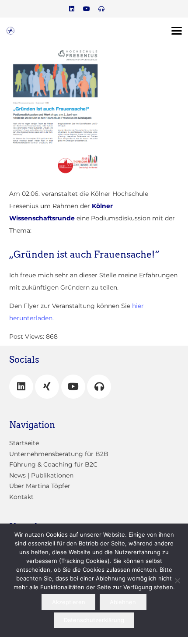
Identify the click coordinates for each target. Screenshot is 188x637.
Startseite (24, 443)
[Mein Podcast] (99, 387)
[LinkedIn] (72, 9)
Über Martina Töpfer (39, 486)
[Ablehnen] (177, 580)
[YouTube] (73, 387)
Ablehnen (123, 601)
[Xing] (47, 387)
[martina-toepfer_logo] (10, 30)
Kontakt (21, 497)
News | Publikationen (41, 475)
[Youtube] (86, 9)
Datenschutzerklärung (94, 619)
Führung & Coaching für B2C (53, 464)
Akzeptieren (68, 601)
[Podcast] (101, 9)
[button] (177, 30)
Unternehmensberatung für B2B (58, 454)
